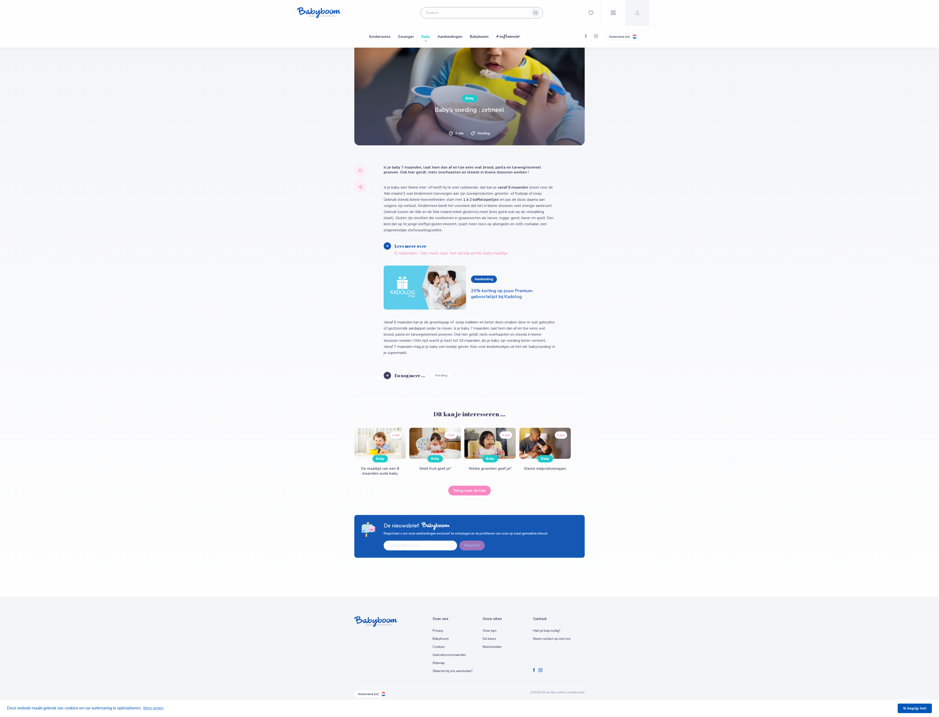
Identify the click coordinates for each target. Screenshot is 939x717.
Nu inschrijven (469, 312)
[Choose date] (458, 244)
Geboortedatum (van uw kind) (377, 237)
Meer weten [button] (153, 708)
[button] (409, 278)
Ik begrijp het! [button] (915, 708)
